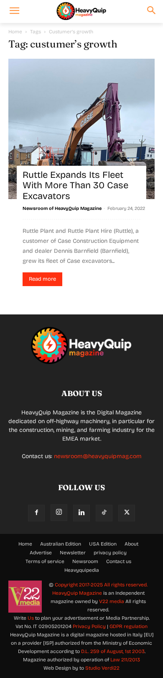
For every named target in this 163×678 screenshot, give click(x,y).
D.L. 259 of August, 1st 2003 (113, 651)
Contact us (118, 561)
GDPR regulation (129, 626)
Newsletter (73, 553)
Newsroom (85, 561)
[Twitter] (126, 513)
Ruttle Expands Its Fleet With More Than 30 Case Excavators (75, 186)
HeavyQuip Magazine (77, 593)
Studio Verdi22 (102, 668)
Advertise (41, 553)
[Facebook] (36, 513)
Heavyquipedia (81, 570)
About (131, 544)
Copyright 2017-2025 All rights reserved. (101, 585)
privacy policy (110, 553)
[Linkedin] (81, 513)
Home (15, 32)
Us (31, 618)
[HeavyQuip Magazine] (81, 11)
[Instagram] (59, 512)
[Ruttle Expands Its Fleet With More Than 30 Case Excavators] (81, 129)
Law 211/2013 (125, 660)
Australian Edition (60, 544)
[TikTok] (104, 513)
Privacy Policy (89, 626)
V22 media (111, 601)
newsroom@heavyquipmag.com (98, 456)
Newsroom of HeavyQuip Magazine (62, 208)
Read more (42, 279)
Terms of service (44, 561)
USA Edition (103, 544)
